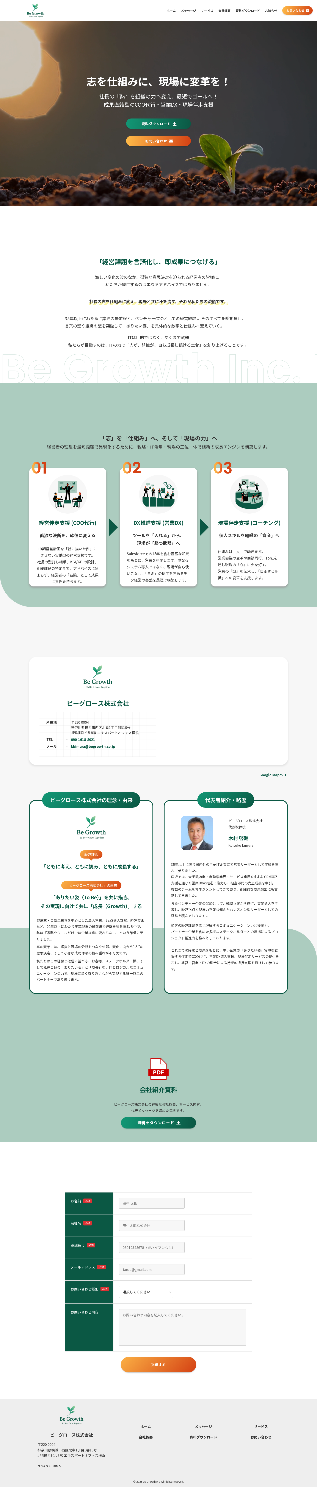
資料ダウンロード (203, 1437)
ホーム (146, 1426)
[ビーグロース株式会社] (35, 10)
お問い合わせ (261, 1437)
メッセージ (203, 1426)
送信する (158, 1364)
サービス (261, 1426)
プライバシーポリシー (51, 1466)
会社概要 (146, 1437)
